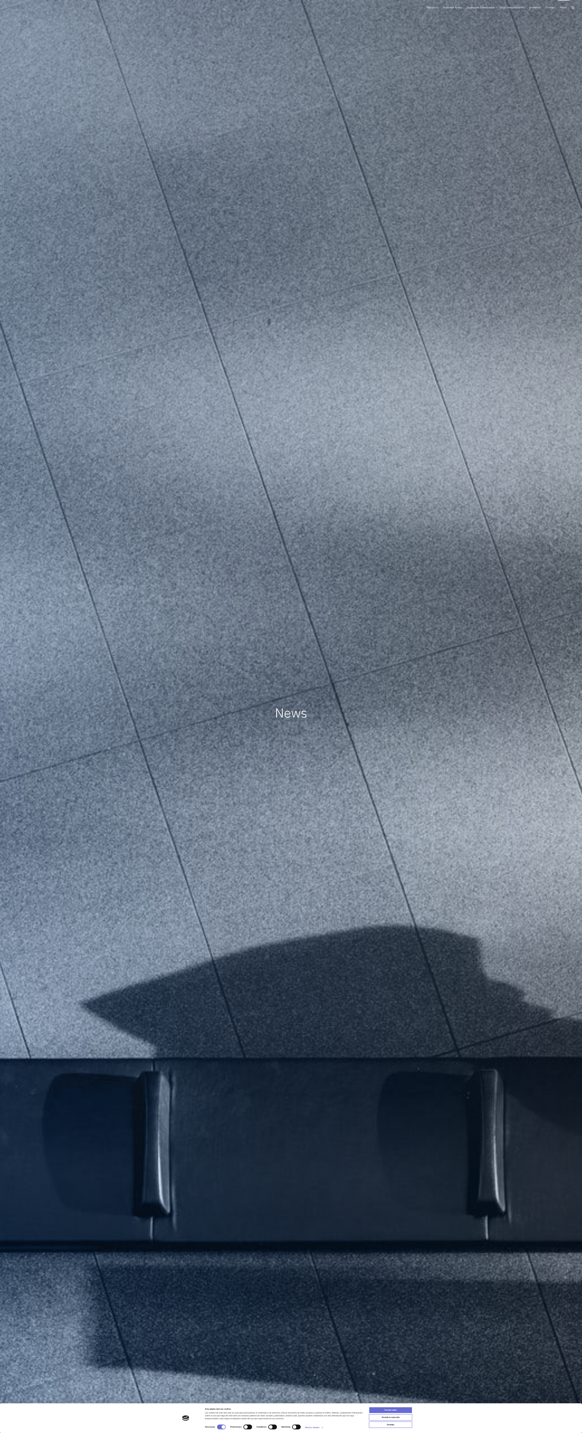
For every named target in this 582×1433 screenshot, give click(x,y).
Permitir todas (391, 1410)
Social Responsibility (512, 7)
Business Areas (452, 7)
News (563, 7)
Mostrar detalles (312, 1427)
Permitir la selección (391, 1417)
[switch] (247, 1427)
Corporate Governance (481, 7)
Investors (535, 7)
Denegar (390, 1425)
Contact (550, 7)
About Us (433, 7)
